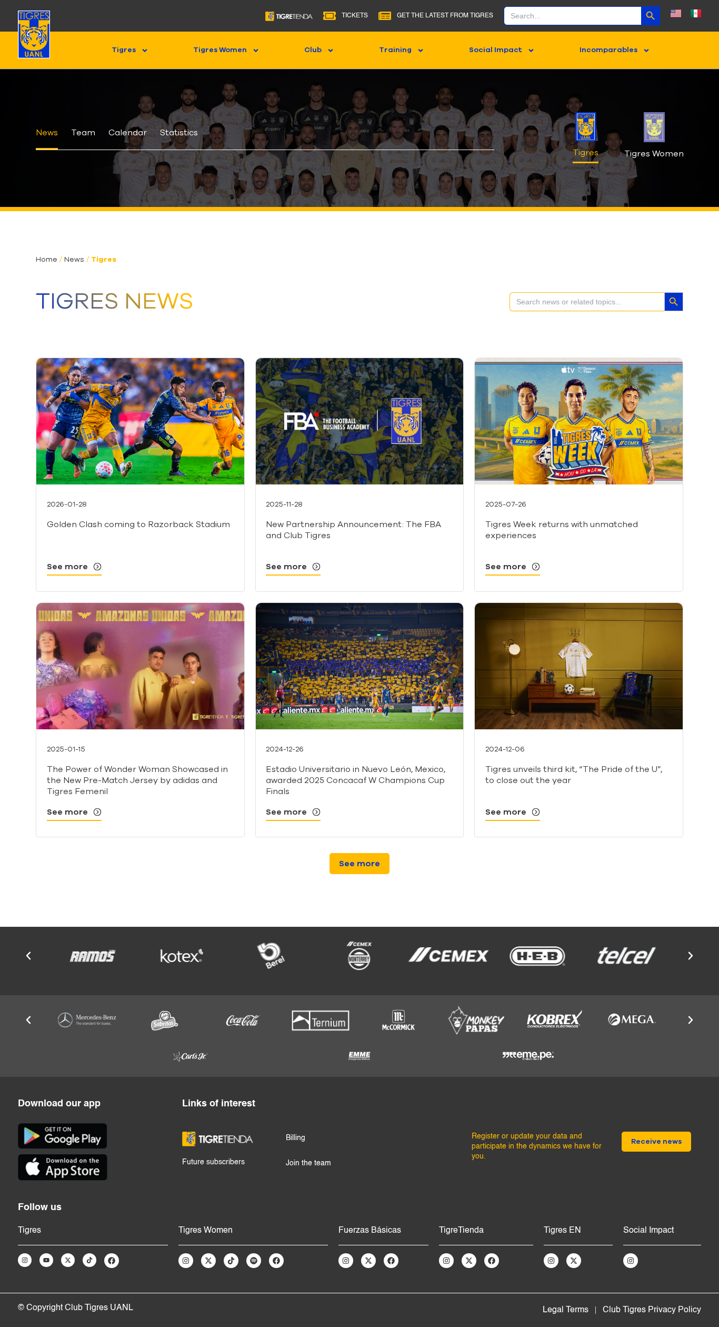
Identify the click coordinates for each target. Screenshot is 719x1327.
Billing (295, 1138)
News (74, 259)
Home (46, 259)
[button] (359, 863)
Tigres (124, 50)
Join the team (308, 1163)
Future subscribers (213, 1162)
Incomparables (608, 50)
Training (395, 50)
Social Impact (495, 50)
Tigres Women (220, 50)
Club (313, 50)
